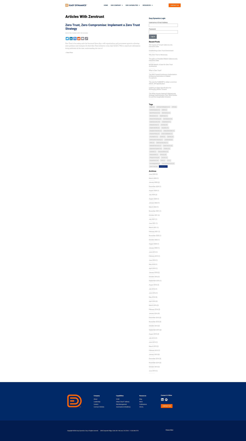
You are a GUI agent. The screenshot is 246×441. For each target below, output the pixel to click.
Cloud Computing (155, 119)
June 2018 (152, 260)
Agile (152, 107)
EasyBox (165, 127)
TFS (163, 160)
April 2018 (152, 268)
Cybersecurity (155, 122)
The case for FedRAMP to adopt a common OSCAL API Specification (163, 83)
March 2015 (152, 346)
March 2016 (152, 305)
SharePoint (154, 160)
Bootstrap (163, 116)
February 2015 (153, 350)
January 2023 (153, 203)
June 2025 (152, 174)
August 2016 (153, 285)
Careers (96, 404)
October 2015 (153, 326)
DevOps (164, 125)
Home (106, 5)
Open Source (167, 145)
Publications (143, 404)
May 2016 (152, 297)
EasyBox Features (155, 130)
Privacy (163, 154)
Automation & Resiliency (123, 407)
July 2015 (152, 338)
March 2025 (152, 178)
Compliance (168, 119)
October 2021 (153, 215)
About (95, 399)
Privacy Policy (169, 430)
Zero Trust (153, 166)
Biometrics (166, 113)
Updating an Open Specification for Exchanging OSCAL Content (160, 88)
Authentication (155, 110)
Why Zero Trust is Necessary (158, 55)
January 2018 (153, 272)
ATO (174, 107)
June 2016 (152, 293)
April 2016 (152, 301)
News (141, 401)
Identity (170, 136)
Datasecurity (154, 125)
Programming (154, 157)
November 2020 (154, 236)
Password (152, 29)
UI (168, 160)
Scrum (164, 157)
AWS (164, 110)
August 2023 (153, 199)
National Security (162, 142)
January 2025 (153, 182)
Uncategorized (155, 163)
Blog (140, 399)
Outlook (153, 151)
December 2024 (154, 186)
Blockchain (154, 116)
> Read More (69, 53)
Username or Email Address (158, 22)
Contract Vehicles (99, 407)
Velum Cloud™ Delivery (122, 401)
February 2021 (153, 231)
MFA (152, 142)
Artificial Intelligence (163, 107)
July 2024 (152, 195)
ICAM (162, 136)
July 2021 (152, 219)
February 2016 (153, 309)
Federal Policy (154, 133)
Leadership (97, 401)
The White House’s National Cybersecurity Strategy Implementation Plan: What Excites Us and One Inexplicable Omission (163, 95)
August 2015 (153, 334)
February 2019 (153, 256)
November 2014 (154, 363)
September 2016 (154, 281)
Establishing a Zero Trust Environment (161, 51)
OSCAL (167, 148)
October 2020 (153, 240)
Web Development (168, 163)
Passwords (154, 154)
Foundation (154, 136)
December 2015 (154, 317)
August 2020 (153, 244)
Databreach (166, 122)
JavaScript (168, 139)
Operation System (155, 148)
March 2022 (152, 207)
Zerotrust (163, 166)
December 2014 (154, 359)
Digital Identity (154, 127)
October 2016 (153, 277)
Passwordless (163, 151)
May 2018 (152, 264)
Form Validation (167, 133)
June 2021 (152, 223)
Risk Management (121, 404)
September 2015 (154, 330)
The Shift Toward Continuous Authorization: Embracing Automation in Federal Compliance (163, 76)
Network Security (155, 145)
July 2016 (152, 289)
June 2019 (152, 252)
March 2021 (152, 227)
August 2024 (153, 190)
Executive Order (169, 130)
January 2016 (153, 313)
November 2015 (154, 322)
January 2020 (153, 248)
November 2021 (154, 211)
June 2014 (152, 371)
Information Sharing (156, 139)
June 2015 (152, 342)
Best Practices (155, 113)
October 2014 (153, 367)
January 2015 (153, 354)
